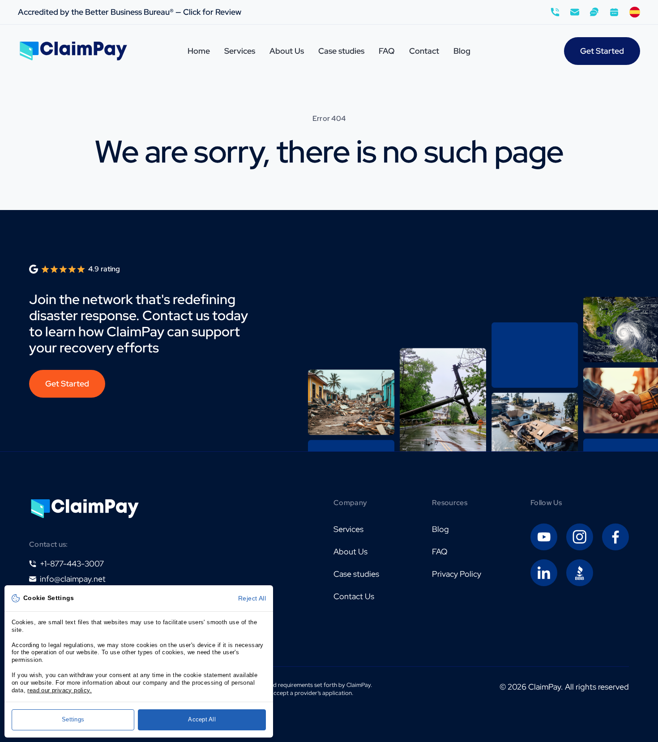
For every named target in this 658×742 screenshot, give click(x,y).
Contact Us (353, 596)
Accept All (202, 719)
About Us (286, 51)
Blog (461, 51)
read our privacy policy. (59, 690)
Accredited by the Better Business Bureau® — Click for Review (129, 12)
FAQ (387, 51)
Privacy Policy (456, 574)
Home (199, 51)
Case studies (341, 51)
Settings (73, 719)
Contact (424, 51)
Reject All (252, 598)
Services (239, 51)
